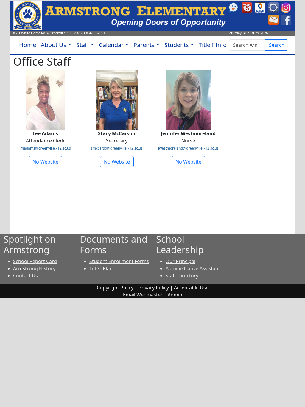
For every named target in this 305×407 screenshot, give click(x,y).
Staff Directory (182, 275)
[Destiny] (260, 7)
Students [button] (176, 45)
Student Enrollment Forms (119, 261)
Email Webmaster (143, 294)
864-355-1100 (96, 33)
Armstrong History (34, 268)
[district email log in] (273, 19)
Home (27, 45)
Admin (175, 294)
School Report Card (35, 261)
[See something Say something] (233, 7)
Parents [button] (144, 45)
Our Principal (180, 261)
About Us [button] (53, 45)
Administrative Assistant (193, 268)
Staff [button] (82, 45)
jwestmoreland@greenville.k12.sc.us (188, 148)
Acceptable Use (191, 287)
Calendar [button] (111, 45)
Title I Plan (101, 268)
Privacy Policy (154, 287)
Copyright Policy (115, 287)
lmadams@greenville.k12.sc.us (45, 148)
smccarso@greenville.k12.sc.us (117, 148)
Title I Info (213, 45)
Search (276, 45)
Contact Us (25, 275)
